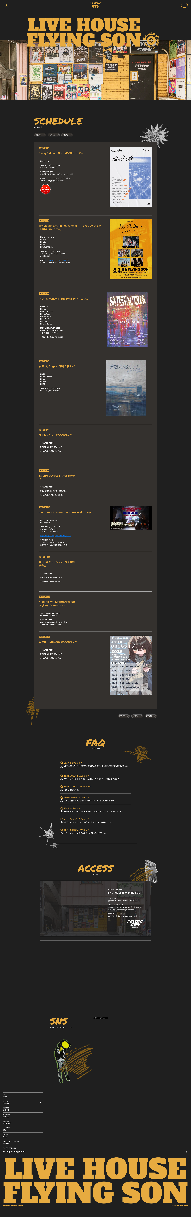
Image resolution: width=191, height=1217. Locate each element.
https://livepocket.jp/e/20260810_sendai (55, 536)
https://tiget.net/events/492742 (57, 260)
